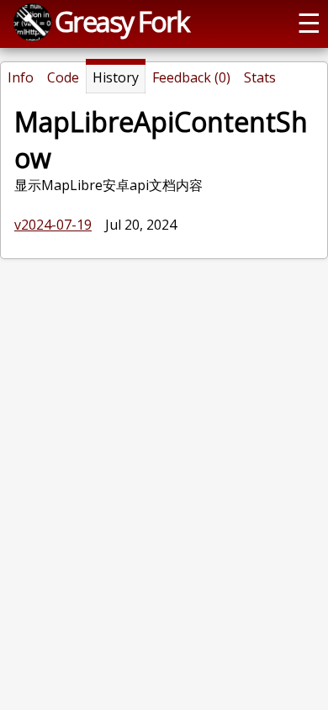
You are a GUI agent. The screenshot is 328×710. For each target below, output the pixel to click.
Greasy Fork (121, 21)
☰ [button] (309, 21)
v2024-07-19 (53, 224)
